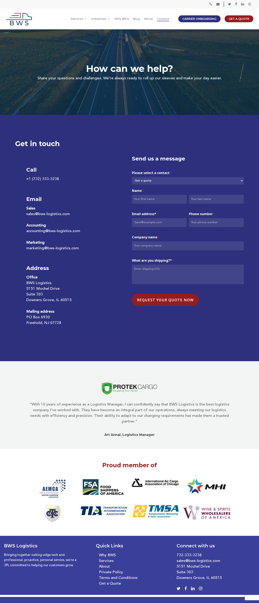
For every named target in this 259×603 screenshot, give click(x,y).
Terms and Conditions (118, 578)
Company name (145, 237)
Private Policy (111, 572)
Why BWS (107, 555)
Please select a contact (152, 173)
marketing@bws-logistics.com (52, 248)
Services (106, 561)
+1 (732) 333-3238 (42, 179)
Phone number (202, 214)
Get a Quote (110, 584)
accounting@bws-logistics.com (53, 231)
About (104, 567)
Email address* (145, 214)
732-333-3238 (189, 555)
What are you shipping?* (153, 260)
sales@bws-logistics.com (48, 214)
